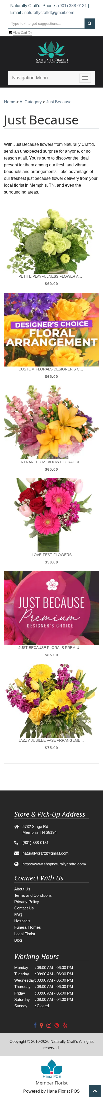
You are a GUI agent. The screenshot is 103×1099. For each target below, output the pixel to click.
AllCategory (31, 102)
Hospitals (22, 921)
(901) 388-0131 (72, 5)
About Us (22, 889)
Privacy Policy (26, 901)
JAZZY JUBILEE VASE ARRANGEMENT (51, 740)
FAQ (18, 914)
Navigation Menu (30, 77)
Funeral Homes (27, 927)
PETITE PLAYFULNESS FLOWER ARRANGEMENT (51, 276)
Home (9, 102)
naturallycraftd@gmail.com (49, 12)
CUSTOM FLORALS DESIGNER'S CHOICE (51, 369)
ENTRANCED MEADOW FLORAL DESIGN (51, 462)
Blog (18, 940)
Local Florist (24, 934)
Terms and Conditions (33, 895)
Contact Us (24, 908)
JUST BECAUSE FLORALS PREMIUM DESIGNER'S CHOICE (51, 647)
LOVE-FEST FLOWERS (52, 555)
